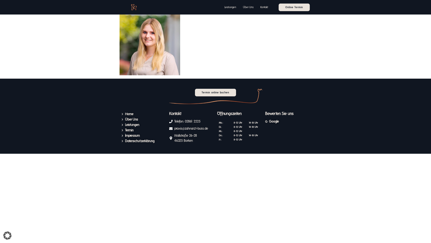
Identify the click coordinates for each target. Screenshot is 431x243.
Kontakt (264, 7)
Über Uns (248, 7)
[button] (7, 235)
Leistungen (230, 7)
